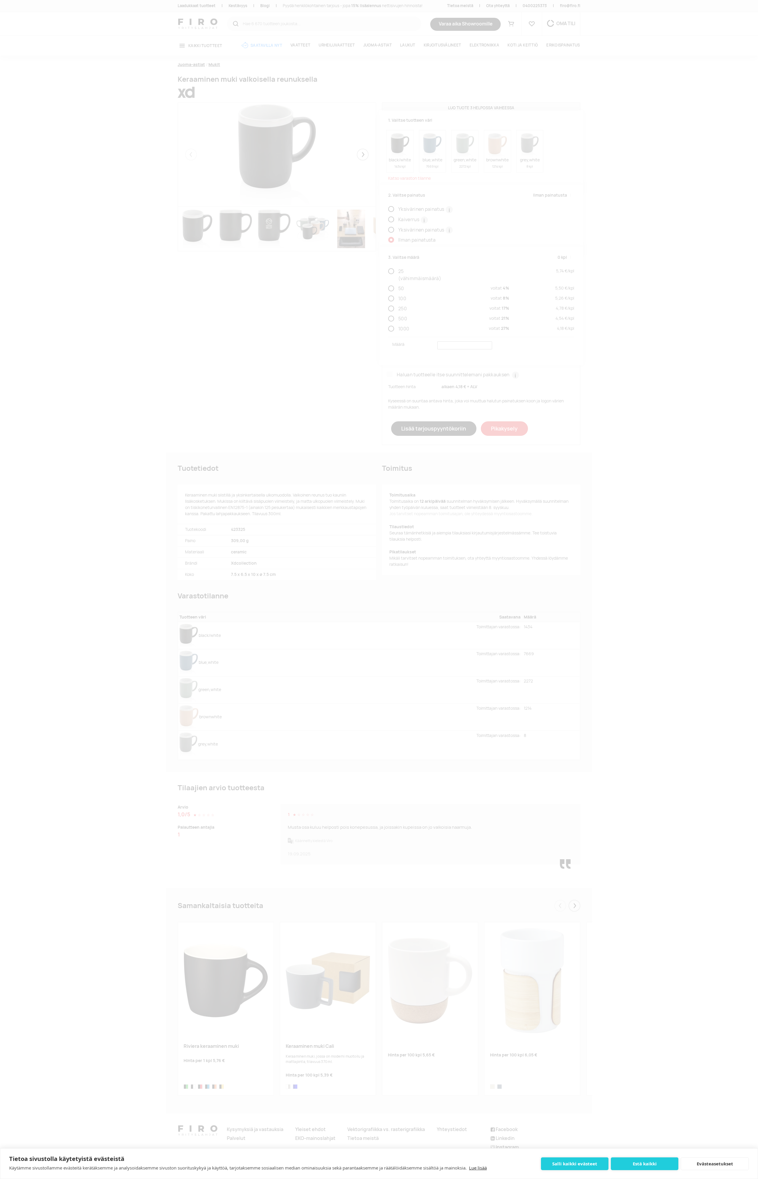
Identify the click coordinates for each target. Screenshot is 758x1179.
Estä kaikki (645, 1164)
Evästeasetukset (715, 1164)
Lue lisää (478, 1168)
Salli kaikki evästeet (574, 1164)
